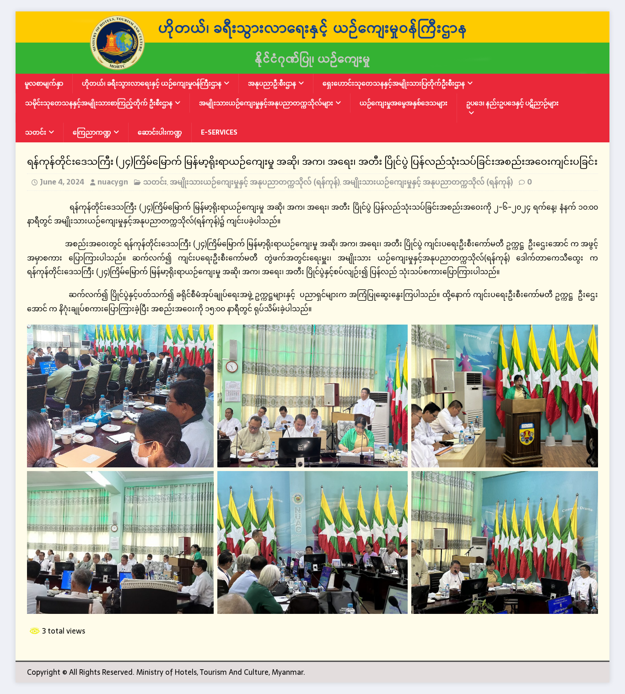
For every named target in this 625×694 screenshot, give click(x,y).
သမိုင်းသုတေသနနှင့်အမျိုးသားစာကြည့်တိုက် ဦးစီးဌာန (98, 103)
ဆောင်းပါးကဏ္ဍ (160, 132)
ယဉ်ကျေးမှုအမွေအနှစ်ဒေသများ (403, 103)
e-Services (219, 132)
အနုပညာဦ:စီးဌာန (272, 83)
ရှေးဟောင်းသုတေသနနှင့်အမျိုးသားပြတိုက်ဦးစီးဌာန (394, 83)
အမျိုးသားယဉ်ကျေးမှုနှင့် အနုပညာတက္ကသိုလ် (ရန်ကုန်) (255, 182)
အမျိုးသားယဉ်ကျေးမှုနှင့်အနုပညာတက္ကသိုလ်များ (266, 103)
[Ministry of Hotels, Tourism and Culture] (312, 68)
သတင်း (35, 132)
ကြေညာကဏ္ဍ (92, 132)
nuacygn (112, 182)
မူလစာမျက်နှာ (44, 83)
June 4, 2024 (62, 182)
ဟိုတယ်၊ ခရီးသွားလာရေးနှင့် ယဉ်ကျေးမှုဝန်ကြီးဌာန (151, 83)
